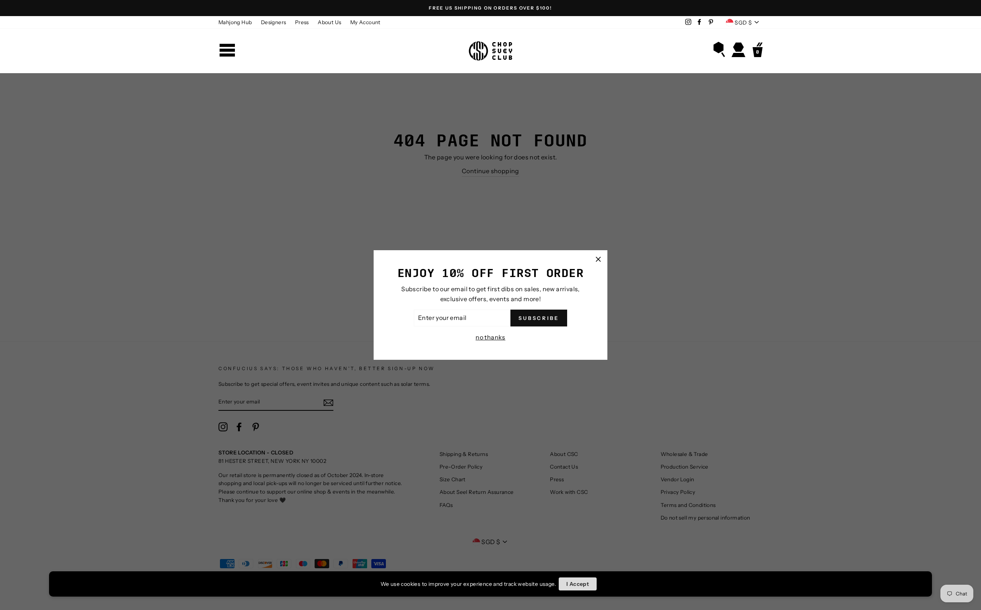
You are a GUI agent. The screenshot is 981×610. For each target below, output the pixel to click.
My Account (365, 22)
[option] (490, 8)
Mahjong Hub (235, 22)
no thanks (490, 337)
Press (302, 22)
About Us (329, 22)
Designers (273, 22)
